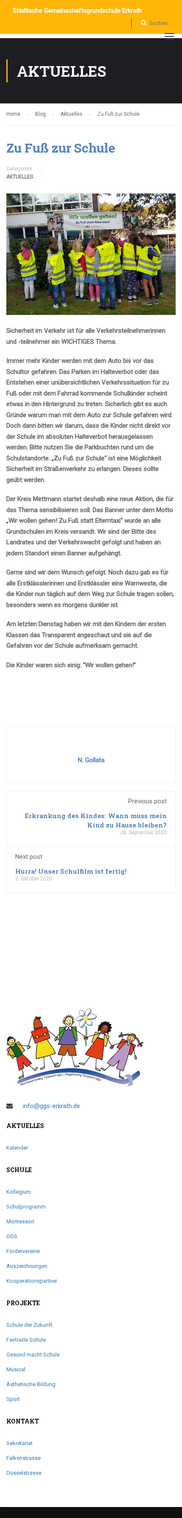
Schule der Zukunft (29, 1325)
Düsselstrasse (23, 1473)
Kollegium (18, 1192)
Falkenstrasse (23, 1458)
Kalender (17, 1148)
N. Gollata (91, 760)
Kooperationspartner (31, 1281)
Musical (15, 1369)
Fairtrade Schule (26, 1340)
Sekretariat (19, 1443)
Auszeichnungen (26, 1266)
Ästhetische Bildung (30, 1384)
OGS (11, 1236)
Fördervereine (23, 1251)
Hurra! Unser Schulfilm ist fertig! (71, 871)
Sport (13, 1399)
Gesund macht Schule (33, 1354)
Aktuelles (19, 177)
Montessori (20, 1221)
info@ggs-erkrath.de (51, 1106)
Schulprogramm (26, 1206)
